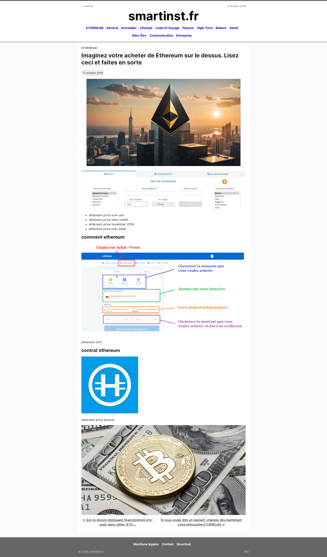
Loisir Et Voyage (167, 28)
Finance (188, 28)
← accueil (87, 6)
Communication (161, 35)
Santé (234, 28)
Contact (168, 544)
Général (112, 28)
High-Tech (205, 28)
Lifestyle (146, 28)
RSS (246, 551)
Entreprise (184, 35)
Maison (221, 28)
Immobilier (129, 28)
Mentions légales (146, 544)
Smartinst (184, 544)
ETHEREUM (94, 28)
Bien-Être (139, 35)
